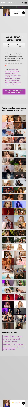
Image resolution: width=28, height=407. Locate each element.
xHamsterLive (7, 339)
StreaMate (6, 347)
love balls (17, 78)
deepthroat (8, 73)
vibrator (19, 84)
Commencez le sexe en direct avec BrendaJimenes (14, 91)
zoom (6, 86)
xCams (14, 344)
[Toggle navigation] (25, 2)
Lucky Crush (21, 347)
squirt (14, 82)
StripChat (19, 336)
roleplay (13, 80)
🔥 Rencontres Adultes (8, 7)
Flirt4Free (13, 347)
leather (15, 77)
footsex (18, 75)
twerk (15, 84)
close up (12, 71)
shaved (17, 80)
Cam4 (12, 336)
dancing (17, 71)
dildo (12, 73)
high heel (7, 77)
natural (6, 80)
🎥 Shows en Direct (21, 7)
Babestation (12, 349)
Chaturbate (6, 336)
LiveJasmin (16, 339)
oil (9, 80)
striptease (7, 84)
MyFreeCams (6, 344)
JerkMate (20, 344)
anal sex (11, 69)
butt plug (15, 69)
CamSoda (14, 341)
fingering (13, 75)
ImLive (5, 349)
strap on (18, 82)
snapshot (7, 82)
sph (11, 82)
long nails (11, 78)
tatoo (12, 84)
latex (11, 77)
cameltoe (7, 71)
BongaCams (6, 341)
